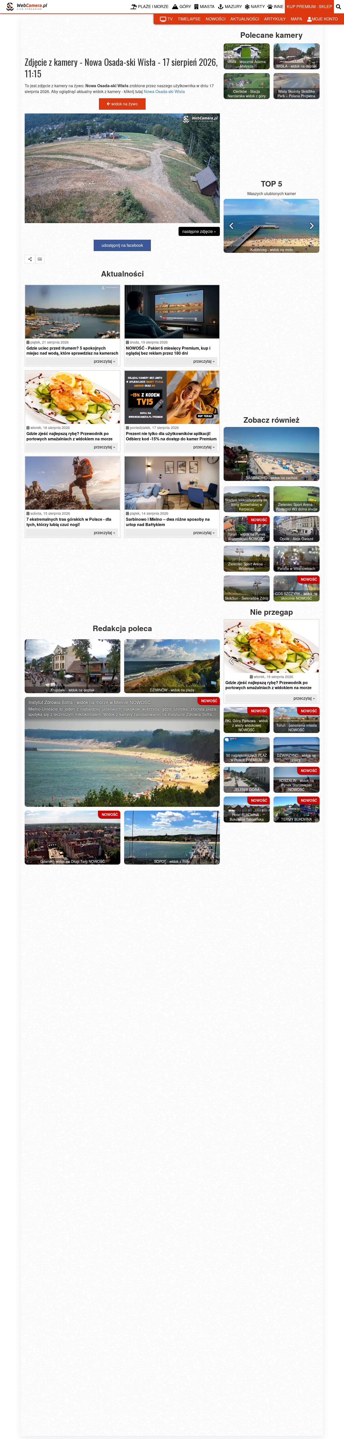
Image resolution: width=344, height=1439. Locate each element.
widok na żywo (124, 104)
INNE (279, 6)
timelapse (189, 19)
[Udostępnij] (30, 259)
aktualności (244, 19)
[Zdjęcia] (39, 259)
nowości (215, 19)
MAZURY (233, 6)
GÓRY (185, 6)
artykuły (275, 19)
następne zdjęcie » (199, 231)
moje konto (325, 19)
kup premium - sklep (309, 6)
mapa (296, 19)
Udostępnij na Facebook (122, 245)
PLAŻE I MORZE (153, 6)
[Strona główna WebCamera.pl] (26, 7)
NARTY (258, 6)
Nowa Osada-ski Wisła (164, 91)
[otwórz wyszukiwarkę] (339, 6)
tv (170, 19)
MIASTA (207, 6)
